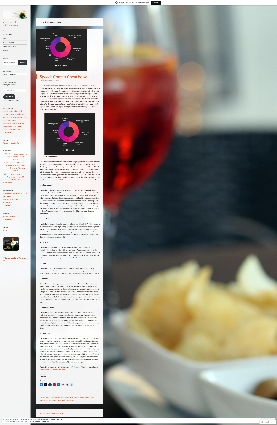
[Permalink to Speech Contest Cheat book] (61, 73)
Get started (155, 2)
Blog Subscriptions (10, 82)
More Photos (7, 183)
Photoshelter (7, 202)
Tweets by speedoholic (11, 143)
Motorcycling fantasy (10, 46)
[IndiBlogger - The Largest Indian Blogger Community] (11, 250)
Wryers (5, 50)
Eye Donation (7, 35)
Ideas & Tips (50, 397)
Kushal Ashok (9, 22)
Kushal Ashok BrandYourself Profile (15, 193)
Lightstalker (7, 196)
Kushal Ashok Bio (8, 42)
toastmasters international (66, 400)
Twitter (6, 140)
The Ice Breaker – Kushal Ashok (13, 114)
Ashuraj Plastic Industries (11, 216)
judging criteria (74, 397)
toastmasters (53, 400)
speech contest (84, 397)
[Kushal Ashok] (15, 15)
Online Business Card (10, 199)
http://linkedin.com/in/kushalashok (53, 370)
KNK (4, 39)
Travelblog (6, 205)
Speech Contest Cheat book (63, 77)
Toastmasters (58, 397)
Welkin (5, 230)
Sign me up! (9, 97)
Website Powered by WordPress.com (51, 413)
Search (5, 59)
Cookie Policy (45, 421)
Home (5, 31)
